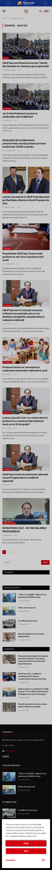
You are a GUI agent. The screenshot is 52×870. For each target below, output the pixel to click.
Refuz (26, 851)
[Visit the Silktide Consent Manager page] (43, 860)
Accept (26, 843)
